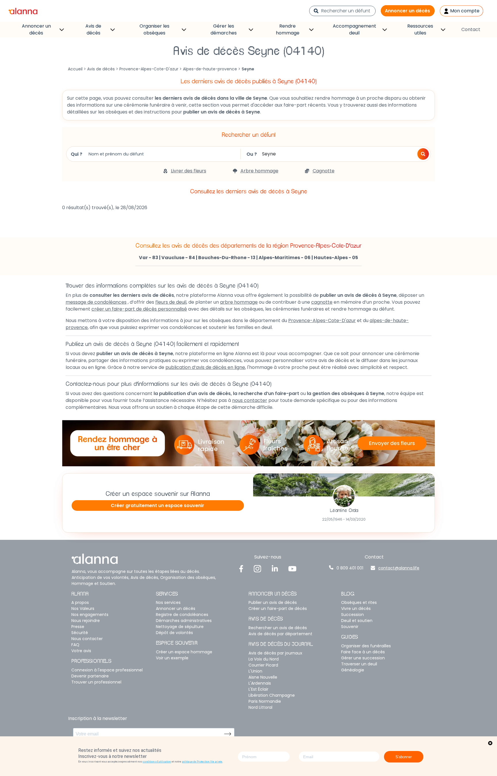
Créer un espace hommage (184, 652)
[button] (423, 154)
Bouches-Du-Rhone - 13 (226, 257)
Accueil (75, 69)
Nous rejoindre (85, 620)
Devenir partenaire (90, 676)
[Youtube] (292, 568)
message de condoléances (96, 302)
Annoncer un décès (407, 10)
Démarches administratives (184, 620)
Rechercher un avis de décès (277, 628)
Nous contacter (87, 639)
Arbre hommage (259, 170)
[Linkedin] (275, 568)
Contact (470, 29)
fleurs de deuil (170, 302)
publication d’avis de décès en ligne (205, 367)
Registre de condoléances (182, 614)
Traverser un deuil (359, 664)
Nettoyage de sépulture (180, 626)
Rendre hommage (287, 29)
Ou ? (251, 154)
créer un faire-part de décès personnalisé (139, 309)
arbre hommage (239, 302)
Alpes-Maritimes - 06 (285, 257)
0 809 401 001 (350, 568)
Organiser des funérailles (366, 646)
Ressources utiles (420, 29)
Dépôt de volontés (174, 633)
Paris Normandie (264, 701)
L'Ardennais (259, 683)
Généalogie (352, 670)
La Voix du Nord (263, 659)
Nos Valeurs (82, 608)
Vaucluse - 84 (178, 257)
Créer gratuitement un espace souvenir (157, 505)
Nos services (168, 602)
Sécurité (79, 633)
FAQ (75, 645)
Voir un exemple (172, 658)
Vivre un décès (356, 608)
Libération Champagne (271, 695)
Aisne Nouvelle (262, 677)
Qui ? (76, 154)
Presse (77, 626)
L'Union (255, 671)
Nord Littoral (260, 707)
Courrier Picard (263, 665)
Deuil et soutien (356, 620)
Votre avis (81, 651)
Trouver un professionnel (96, 682)
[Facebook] (241, 568)
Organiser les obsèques (154, 29)
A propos (80, 602)
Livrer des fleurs (188, 170)
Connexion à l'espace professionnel (107, 670)
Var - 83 (148, 257)
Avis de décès (93, 29)
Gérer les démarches (224, 29)
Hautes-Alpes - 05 (336, 257)
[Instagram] (257, 568)
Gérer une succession (363, 658)
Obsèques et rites (359, 602)
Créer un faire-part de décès (277, 608)
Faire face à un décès (363, 652)
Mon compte (464, 10)
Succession (352, 614)
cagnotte (321, 302)
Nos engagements (89, 614)
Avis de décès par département (280, 634)
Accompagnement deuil (354, 29)
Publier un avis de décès (272, 602)
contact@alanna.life (398, 568)
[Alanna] (23, 10)
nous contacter (249, 400)
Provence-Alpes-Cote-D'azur (148, 69)
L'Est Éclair (258, 689)
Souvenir (349, 626)
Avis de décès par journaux (275, 653)
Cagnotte (323, 170)
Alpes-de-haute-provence (210, 69)
